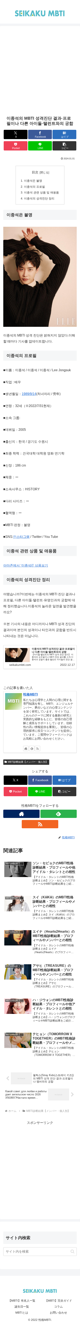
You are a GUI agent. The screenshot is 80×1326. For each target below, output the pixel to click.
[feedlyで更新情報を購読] (31, 748)
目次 (35, 172)
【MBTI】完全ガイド (58, 1300)
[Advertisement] (40, 73)
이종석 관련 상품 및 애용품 (41, 192)
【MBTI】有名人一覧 (21, 1300)
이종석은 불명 (33, 180)
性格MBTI (30, 694)
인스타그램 (21, 536)
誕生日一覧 (22, 1306)
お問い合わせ (58, 1312)
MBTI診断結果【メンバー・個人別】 (28, 761)
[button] (64, 145)
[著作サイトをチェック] (26, 748)
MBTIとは (21, 1312)
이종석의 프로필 (34, 186)
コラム (58, 1306)
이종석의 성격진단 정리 (39, 198)
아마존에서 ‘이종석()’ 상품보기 (25, 565)
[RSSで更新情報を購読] (37, 748)
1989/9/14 (29, 394)
